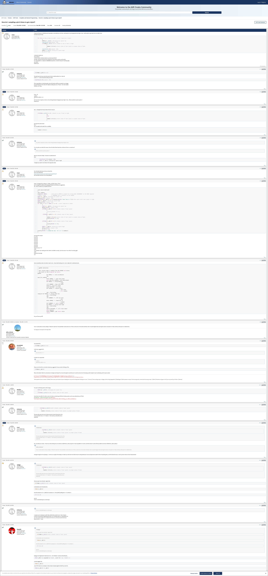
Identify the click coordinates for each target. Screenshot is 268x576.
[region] (134, 573)
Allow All (218, 573)
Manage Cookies (194, 573)
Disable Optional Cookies (205, 573)
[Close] (265, 573)
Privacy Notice (94, 573)
